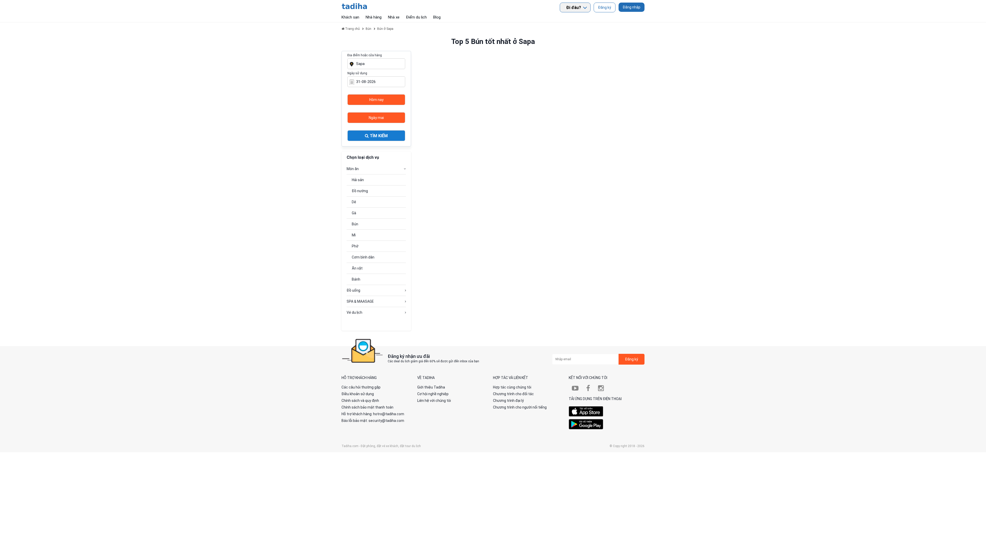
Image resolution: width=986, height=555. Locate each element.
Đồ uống (353, 290)
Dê (354, 202)
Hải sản (358, 180)
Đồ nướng (360, 191)
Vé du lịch (354, 312)
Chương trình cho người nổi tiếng (520, 407)
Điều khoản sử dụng (358, 394)
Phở (355, 246)
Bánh (356, 279)
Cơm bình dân (363, 257)
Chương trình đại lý (508, 401)
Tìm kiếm (378, 135)
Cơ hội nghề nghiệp (433, 394)
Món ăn (353, 169)
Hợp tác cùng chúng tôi (512, 387)
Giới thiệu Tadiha (431, 387)
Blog (437, 17)
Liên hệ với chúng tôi (434, 401)
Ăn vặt (357, 268)
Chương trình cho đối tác (513, 394)
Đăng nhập (631, 7)
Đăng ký (604, 7)
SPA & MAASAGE (360, 301)
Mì (354, 235)
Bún (355, 224)
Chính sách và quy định (360, 401)
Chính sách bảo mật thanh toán (367, 407)
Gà (354, 213)
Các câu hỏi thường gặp (361, 387)
